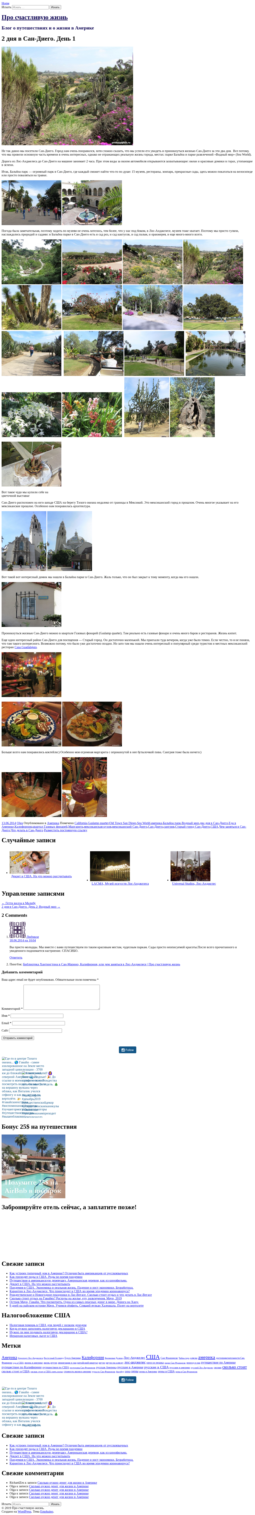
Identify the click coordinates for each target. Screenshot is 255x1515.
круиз (102, 1362)
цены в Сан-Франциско (186, 1372)
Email (6, 1023)
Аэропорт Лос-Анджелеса (30, 1358)
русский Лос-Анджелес (202, 1368)
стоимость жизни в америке (77, 1371)
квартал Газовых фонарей (50, 826)
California (81, 823)
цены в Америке (148, 1371)
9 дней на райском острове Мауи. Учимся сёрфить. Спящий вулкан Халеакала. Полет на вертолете (77, 1305)
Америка (53, 823)
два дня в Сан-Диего (214, 823)
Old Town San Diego (122, 823)
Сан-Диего (155, 826)
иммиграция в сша (67, 1362)
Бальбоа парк (172, 823)
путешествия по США (55, 1367)
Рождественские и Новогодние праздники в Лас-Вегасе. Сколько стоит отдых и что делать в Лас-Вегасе (81, 1294)
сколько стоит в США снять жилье (46, 1372)
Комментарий (12, 1008)
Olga (20, 823)
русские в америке (180, 1367)
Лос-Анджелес (134, 1358)
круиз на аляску (115, 1362)
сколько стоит (234, 1367)
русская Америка (106, 1367)
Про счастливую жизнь (35, 17)
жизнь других (50, 1362)
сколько (218, 1367)
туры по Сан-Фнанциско (103, 1372)
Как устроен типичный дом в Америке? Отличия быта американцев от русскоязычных (69, 1273)
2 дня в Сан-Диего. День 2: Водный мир (31, 906)
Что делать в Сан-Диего (27, 830)
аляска (193, 1357)
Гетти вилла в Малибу (19, 903)
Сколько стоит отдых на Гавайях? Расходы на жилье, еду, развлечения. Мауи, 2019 (66, 1298)
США (214, 826)
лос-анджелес (135, 1362)
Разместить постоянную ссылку (65, 830)
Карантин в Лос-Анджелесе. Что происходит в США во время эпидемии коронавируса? (70, 1291)
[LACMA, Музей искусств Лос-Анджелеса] (110, 880)
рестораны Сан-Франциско (82, 1368)
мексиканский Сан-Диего (129, 826)
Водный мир (190, 823)
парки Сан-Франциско (175, 1363)
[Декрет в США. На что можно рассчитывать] (29, 872)
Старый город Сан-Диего (192, 826)
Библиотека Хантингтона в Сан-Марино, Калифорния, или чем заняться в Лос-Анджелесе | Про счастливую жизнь (101, 964)
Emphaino (46, 1511)
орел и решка (155, 1362)
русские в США (156, 1367)
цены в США (166, 1371)
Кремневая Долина (114, 1358)
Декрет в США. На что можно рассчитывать (41, 876)
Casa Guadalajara (26, 647)
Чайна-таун (184, 1358)
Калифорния (23, 826)
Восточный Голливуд (54, 1358)
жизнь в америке (34, 1362)
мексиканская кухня (97, 826)
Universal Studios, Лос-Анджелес (194, 883)
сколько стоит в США (16, 1371)
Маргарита (75, 826)
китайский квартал (87, 1362)
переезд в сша (193, 1362)
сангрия (169, 826)
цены (134, 1371)
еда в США (18, 1363)
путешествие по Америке (218, 1362)
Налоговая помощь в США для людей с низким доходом (48, 1325)
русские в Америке (130, 1367)
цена (127, 1371)
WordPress (24, 1511)
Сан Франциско (169, 1357)
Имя (6, 1015)
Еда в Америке (73, 1357)
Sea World (143, 823)
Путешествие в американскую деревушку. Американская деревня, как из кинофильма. (68, 1280)
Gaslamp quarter (98, 823)
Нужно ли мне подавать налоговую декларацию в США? (48, 1332)
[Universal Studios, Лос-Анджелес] (190, 880)
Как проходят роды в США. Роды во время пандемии (46, 1277)
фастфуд (120, 1372)
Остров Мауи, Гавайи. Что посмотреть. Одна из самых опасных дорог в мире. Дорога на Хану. (74, 1302)
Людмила (32, 936)
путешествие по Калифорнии (22, 1367)
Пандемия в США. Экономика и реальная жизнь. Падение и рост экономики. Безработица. (71, 1287)
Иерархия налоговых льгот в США (33, 1336)
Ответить (16, 957)
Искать (6, 7)
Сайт (5, 1030)
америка (156, 823)
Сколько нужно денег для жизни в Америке (67, 1482)
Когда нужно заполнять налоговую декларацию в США (47, 1328)
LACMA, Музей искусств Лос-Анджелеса (120, 883)
